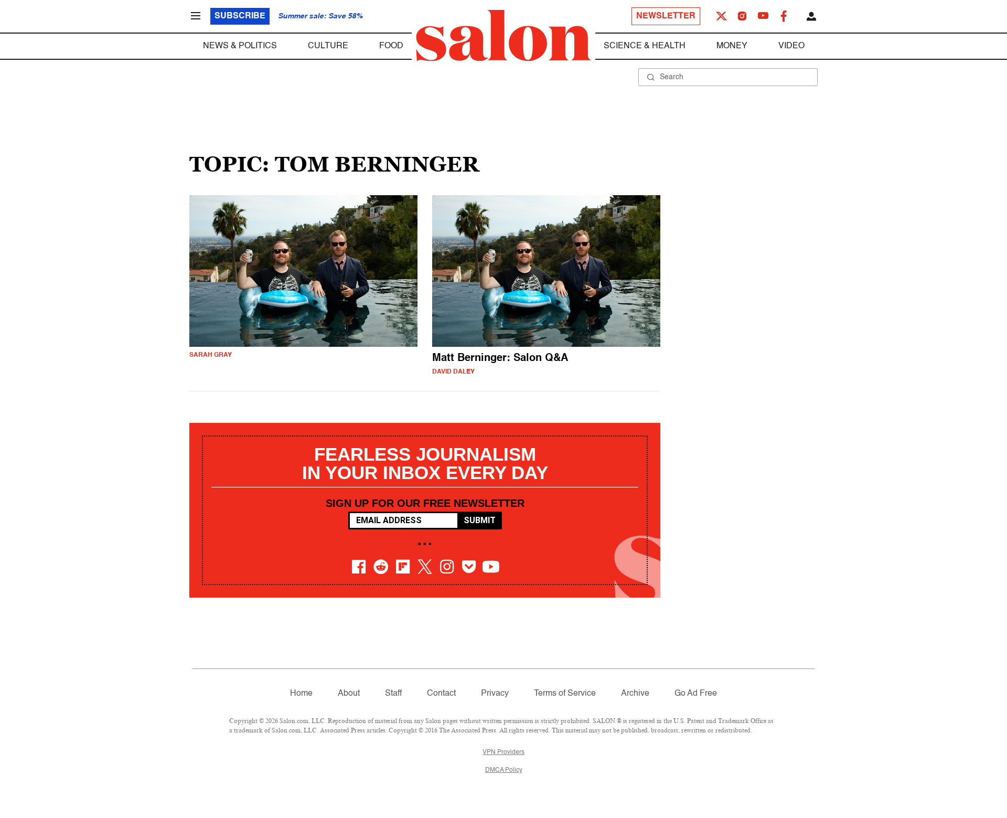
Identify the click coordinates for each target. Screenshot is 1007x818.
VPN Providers (503, 752)
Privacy (495, 693)
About (349, 693)
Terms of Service (565, 693)
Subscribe (240, 16)
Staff (393, 693)
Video (791, 46)
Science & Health (644, 46)
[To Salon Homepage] (503, 36)
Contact (441, 693)
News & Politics (240, 46)
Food (391, 46)
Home (301, 693)
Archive (635, 693)
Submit (480, 520)
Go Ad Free (695, 693)
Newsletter (665, 16)
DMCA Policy (503, 770)
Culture (328, 46)
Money (731, 46)
